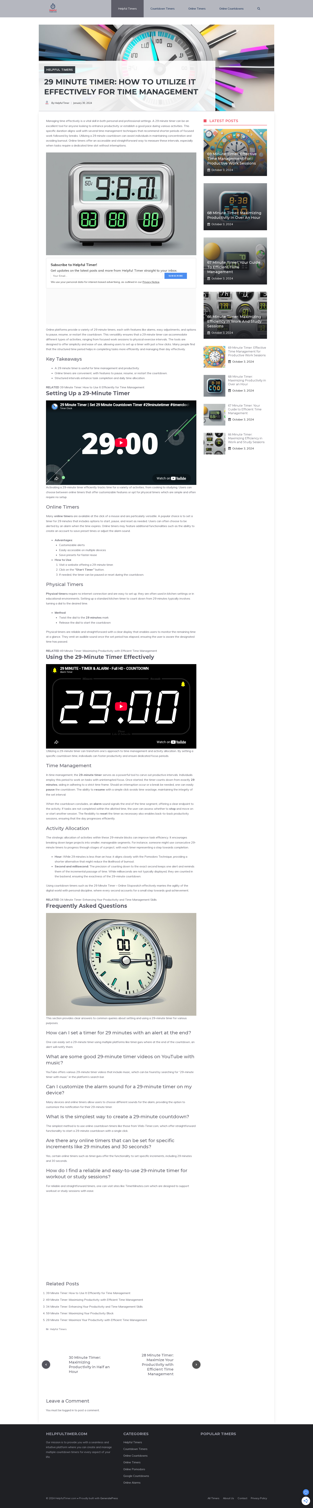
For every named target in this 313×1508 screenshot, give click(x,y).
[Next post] (196, 1364)
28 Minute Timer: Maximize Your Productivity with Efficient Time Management (96, 1320)
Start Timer (84, 569)
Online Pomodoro (134, 1469)
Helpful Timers (127, 8)
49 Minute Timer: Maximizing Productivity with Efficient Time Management (108, 651)
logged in (68, 1410)
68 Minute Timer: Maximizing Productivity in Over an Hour (247, 380)
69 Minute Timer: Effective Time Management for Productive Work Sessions (232, 158)
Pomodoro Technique (158, 856)
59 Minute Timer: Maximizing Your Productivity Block (80, 1313)
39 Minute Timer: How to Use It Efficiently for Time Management (102, 387)
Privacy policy (259, 1498)
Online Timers (197, 8)
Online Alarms (132, 1482)
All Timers (213, 1498)
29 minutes (160, 598)
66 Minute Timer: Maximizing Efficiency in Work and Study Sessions (234, 321)
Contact (242, 1498)
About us (228, 1498)
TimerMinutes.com (137, 1186)
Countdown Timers (163, 8)
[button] (259, 8)
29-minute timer (72, 487)
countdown (94, 334)
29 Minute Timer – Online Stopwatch (117, 885)
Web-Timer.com (148, 1126)
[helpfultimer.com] (53, 8)
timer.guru (136, 1042)
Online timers (77, 140)
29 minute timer (165, 121)
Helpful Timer (62, 102)
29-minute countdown (126, 876)
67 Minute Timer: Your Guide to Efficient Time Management (233, 267)
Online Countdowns (231, 8)
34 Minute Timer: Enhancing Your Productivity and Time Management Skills (108, 899)
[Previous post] (46, 1364)
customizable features (113, 492)
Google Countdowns (136, 1476)
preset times (89, 531)
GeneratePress (109, 1498)
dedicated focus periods (153, 756)
